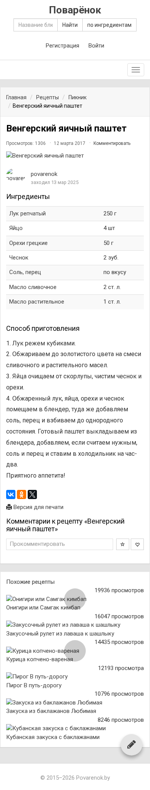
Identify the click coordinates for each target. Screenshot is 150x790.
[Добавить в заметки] (122, 544)
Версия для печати (37, 507)
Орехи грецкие (28, 243)
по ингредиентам (109, 25)
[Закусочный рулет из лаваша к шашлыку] (75, 625)
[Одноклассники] (21, 494)
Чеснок (18, 257)
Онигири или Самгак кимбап (43, 607)
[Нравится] (137, 544)
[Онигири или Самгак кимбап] (75, 599)
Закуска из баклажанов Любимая (51, 711)
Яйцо (16, 228)
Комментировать (111, 143)
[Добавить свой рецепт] (131, 744)
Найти (70, 25)
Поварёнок (75, 10)
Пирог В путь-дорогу (34, 685)
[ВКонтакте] (10, 494)
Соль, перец (25, 272)
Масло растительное (36, 301)
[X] (32, 494)
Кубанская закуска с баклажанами (53, 737)
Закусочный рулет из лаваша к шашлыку (60, 633)
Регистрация (62, 45)
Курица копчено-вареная (39, 659)
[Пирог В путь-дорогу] (75, 676)
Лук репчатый (27, 213)
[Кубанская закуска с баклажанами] (75, 728)
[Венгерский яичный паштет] (75, 155)
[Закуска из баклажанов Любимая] (75, 702)
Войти (96, 45)
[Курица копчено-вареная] (75, 651)
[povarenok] (15, 175)
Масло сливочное (33, 287)
